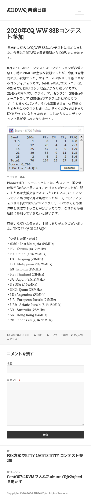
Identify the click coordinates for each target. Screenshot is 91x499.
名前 (9, 363)
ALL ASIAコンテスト (30, 68)
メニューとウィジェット (79, 14)
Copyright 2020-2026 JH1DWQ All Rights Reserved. (38, 493)
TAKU (40, 335)
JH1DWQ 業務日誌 (26, 10)
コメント (14, 380)
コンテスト (13, 339)
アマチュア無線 (59, 335)
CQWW (78, 335)
